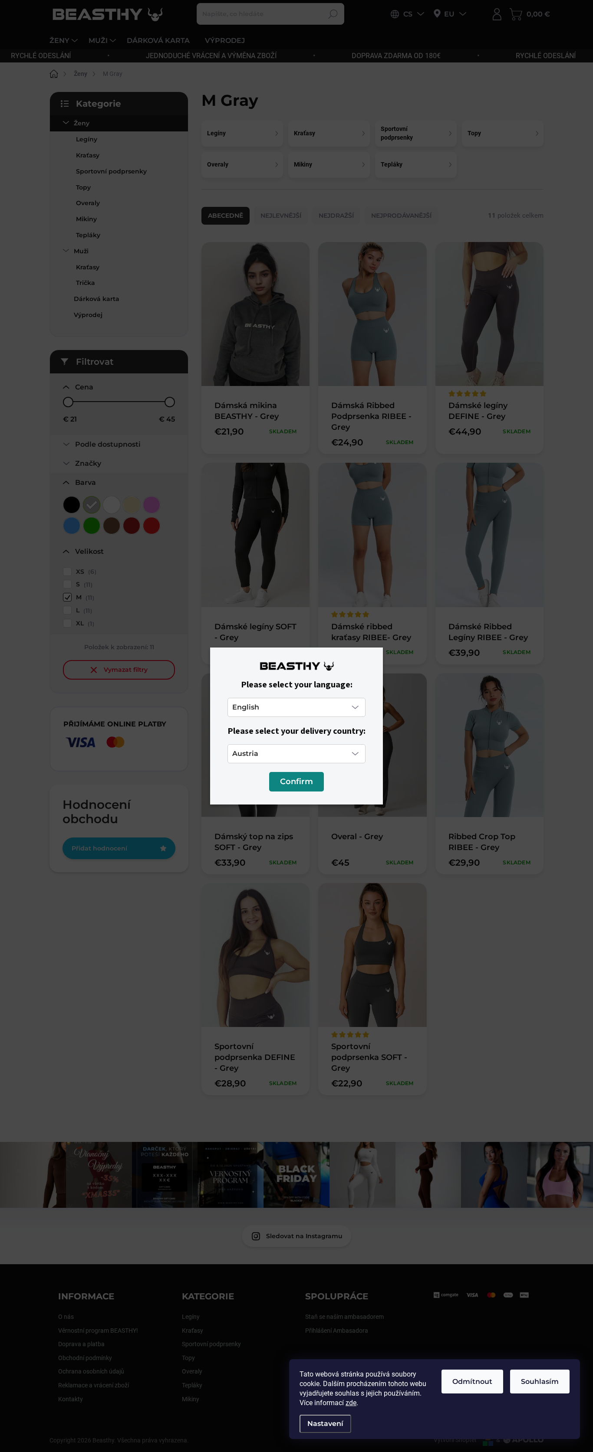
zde (351, 1403)
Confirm (296, 781)
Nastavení (325, 1423)
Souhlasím (540, 1381)
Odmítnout (472, 1381)
